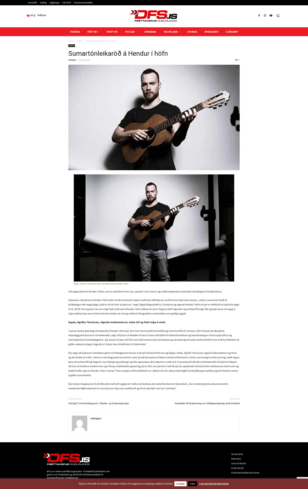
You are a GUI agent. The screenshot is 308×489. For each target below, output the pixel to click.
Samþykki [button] (180, 483)
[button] (278, 15)
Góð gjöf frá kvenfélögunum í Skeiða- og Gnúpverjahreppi (98, 403)
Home (71, 41)
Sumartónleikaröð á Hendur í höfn (118, 53)
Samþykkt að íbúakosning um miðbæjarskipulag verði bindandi (207, 403)
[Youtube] (271, 15)
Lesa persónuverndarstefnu (214, 483)
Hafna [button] (192, 483)
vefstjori (72, 60)
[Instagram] (265, 15)
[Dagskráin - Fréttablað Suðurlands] (153, 16)
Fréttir (79, 41)
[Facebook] (259, 15)
